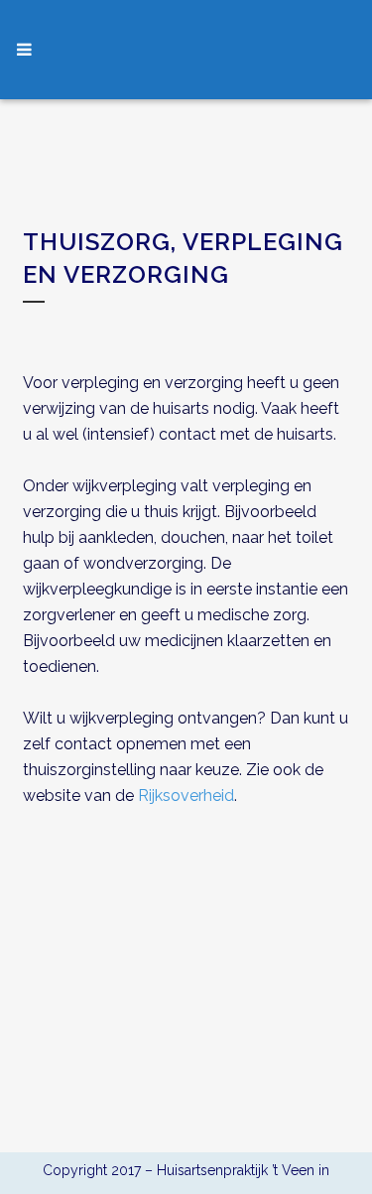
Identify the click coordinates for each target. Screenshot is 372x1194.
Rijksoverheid (186, 795)
